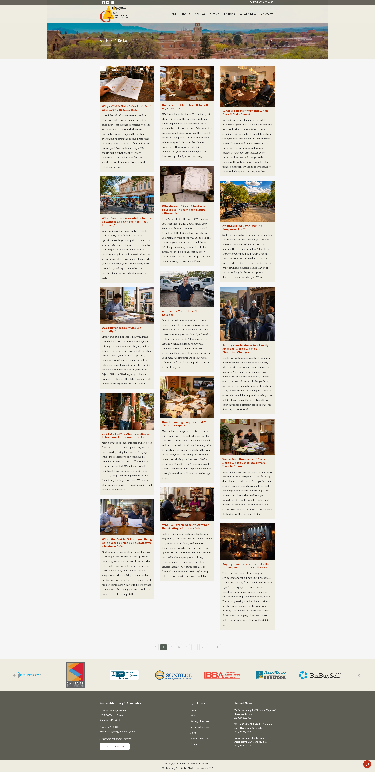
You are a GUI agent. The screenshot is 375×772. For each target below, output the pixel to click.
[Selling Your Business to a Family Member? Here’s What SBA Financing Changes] (247, 314)
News (193, 732)
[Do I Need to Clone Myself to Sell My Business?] (187, 83)
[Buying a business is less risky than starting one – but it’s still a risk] (247, 541)
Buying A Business (199, 727)
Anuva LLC (208, 768)
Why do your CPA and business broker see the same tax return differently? (183, 210)
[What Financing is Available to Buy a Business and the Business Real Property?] (127, 195)
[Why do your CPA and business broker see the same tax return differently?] (187, 184)
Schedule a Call (114, 746)
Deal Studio (181, 768)
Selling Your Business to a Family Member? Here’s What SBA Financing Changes (245, 349)
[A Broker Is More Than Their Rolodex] (187, 289)
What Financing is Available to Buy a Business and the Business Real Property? (126, 222)
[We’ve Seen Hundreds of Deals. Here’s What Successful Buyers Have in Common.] (247, 437)
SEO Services (194, 768)
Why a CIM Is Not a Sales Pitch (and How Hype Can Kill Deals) (253, 726)
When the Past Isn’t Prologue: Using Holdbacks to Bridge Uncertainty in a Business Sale (127, 543)
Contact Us (196, 744)
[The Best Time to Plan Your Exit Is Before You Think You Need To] (127, 411)
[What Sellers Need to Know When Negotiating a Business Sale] (187, 504)
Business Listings (199, 738)
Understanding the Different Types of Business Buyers (254, 712)
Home (249, 41)
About (193, 715)
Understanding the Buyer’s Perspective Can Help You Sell (250, 740)
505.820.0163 (114, 727)
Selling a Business (199, 721)
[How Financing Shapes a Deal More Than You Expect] (187, 397)
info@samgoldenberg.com (121, 731)
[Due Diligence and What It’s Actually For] (127, 305)
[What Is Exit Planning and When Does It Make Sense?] (247, 86)
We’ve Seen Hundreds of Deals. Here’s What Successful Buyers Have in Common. (244, 463)
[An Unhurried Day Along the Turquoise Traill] (247, 201)
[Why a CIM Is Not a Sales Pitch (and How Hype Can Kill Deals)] (127, 84)
